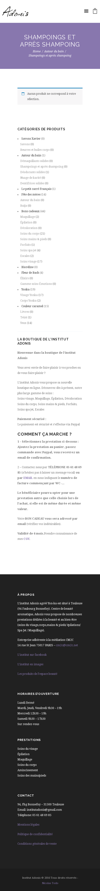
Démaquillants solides (34, 161)
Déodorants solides (32, 172)
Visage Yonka (29, 295)
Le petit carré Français (36, 189)
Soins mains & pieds (33, 239)
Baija (23, 205)
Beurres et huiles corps (35, 149)
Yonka (25, 289)
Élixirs (24, 278)
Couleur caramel (32, 306)
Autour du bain (54, 51)
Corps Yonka (28, 300)
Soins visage (28, 261)
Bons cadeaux (30, 211)
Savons (25, 144)
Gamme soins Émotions (36, 284)
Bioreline (27, 267)
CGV (26, 539)
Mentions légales (28, 824)
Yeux (23, 323)
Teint (23, 317)
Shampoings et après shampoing (41, 166)
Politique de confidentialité (35, 834)
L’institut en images (30, 664)
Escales (25, 256)
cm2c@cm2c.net (67, 645)
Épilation (26, 222)
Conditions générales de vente (37, 843)
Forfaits (25, 244)
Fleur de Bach (30, 272)
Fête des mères (30, 194)
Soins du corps (29, 233)
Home (37, 51)
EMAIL (28, 478)
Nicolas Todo (50, 883)
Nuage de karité (30, 177)
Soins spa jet (28, 250)
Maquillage (27, 217)
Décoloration (28, 228)
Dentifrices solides (32, 183)
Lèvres (24, 311)
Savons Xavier (30, 138)
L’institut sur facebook (32, 654)
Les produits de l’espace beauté (37, 674)
